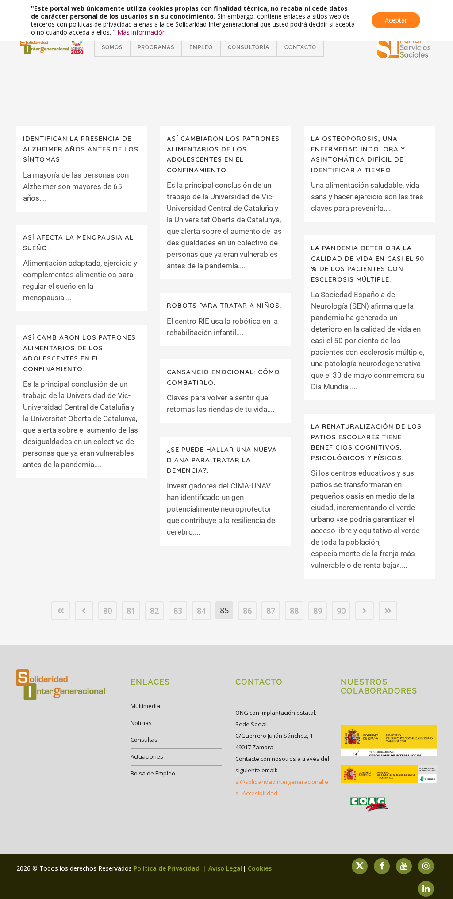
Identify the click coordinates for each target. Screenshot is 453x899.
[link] (404, 55)
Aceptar (396, 20)
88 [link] (294, 610)
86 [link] (247, 610)
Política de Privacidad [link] (167, 868)
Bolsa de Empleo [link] (153, 773)
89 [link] (317, 610)
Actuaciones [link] (147, 756)
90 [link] (341, 610)
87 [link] (270, 610)
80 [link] (107, 610)
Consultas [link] (144, 740)
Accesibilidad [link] (259, 793)
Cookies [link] (260, 868)
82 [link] (154, 610)
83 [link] (177, 610)
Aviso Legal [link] (225, 868)
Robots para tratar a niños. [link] (224, 305)
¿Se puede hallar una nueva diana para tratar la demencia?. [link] (222, 459)
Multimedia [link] (145, 706)
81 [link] (131, 610)
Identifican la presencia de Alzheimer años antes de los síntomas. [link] (80, 148)
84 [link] (201, 610)
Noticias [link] (141, 723)
